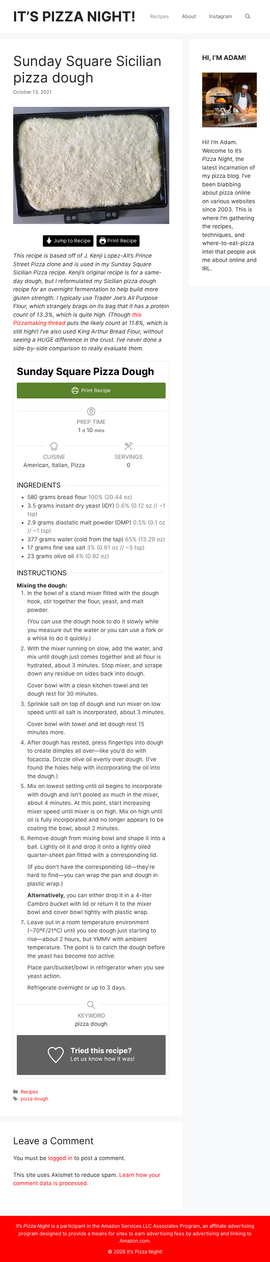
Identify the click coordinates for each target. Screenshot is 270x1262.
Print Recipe (121, 240)
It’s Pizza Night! (74, 16)
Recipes (159, 16)
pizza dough (34, 1098)
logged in (60, 1158)
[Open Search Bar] (248, 16)
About (189, 16)
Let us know (86, 1059)
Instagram (220, 16)
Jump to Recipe (71, 240)
